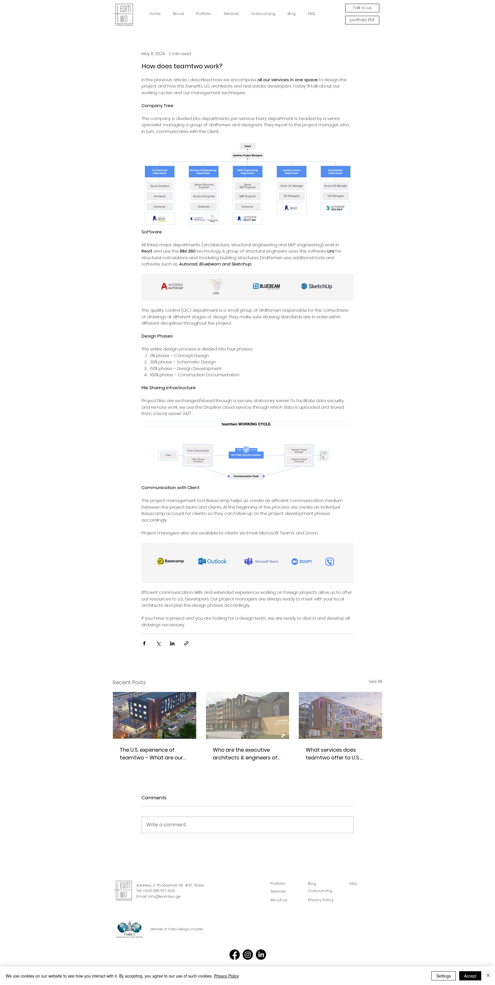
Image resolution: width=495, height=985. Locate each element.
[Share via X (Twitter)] (158, 643)
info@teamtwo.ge (164, 896)
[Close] (488, 975)
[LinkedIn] (261, 954)
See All (375, 681)
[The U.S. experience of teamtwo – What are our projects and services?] (154, 715)
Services (278, 891)
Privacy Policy (226, 976)
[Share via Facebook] (144, 643)
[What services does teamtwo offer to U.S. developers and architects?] (340, 715)
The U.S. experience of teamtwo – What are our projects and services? (151, 753)
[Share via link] (186, 643)
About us (278, 900)
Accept (470, 976)
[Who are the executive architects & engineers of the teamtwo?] (247, 715)
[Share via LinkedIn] (172, 643)
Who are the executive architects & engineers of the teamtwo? (245, 753)
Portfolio (278, 883)
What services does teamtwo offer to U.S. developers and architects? (333, 753)
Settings (443, 976)
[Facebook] (234, 954)
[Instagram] (248, 954)
